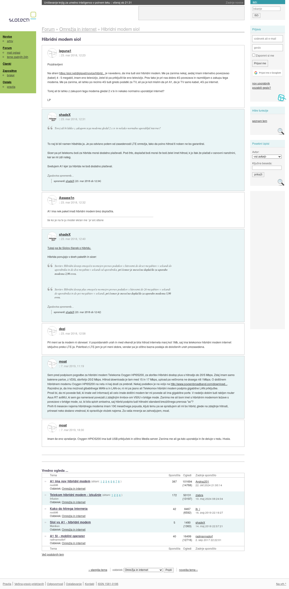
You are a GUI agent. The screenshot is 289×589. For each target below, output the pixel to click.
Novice (7, 36)
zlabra (199, 495)
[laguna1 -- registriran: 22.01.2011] (52, 53)
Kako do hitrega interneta (69, 508)
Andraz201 (202, 481)
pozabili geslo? (261, 87)
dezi (62, 329)
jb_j (198, 509)
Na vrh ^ (281, 584)
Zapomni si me (264, 55)
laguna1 (65, 51)
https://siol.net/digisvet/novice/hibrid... (82, 73)
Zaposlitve (10, 71)
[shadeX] (52, 117)
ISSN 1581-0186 (108, 584)
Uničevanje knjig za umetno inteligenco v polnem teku (88, 2)
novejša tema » (188, 570)
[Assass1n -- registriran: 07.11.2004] (52, 200)
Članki (7, 64)
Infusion (54, 498)
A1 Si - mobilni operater (67, 536)
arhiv (10, 41)
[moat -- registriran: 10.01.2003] (52, 363)
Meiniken (55, 526)
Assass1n (66, 198)
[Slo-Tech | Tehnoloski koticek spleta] (23, 18)
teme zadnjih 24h (17, 57)
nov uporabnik (261, 83)
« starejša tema (98, 570)
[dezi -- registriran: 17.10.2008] (52, 331)
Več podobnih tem (53, 554)
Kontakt (89, 584)
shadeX (65, 115)
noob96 (54, 485)
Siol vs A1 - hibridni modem (70, 522)
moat (63, 361)
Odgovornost (55, 584)
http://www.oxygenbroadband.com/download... (199, 384)
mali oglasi (13, 52)
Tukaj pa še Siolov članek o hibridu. (69, 248)
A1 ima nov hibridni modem (70, 481)
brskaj (10, 75)
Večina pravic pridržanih (29, 584)
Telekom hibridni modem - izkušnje (75, 495)
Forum (7, 48)
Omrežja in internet (73, 488)
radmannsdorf (57, 539)
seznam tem (259, 121)
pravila (11, 87)
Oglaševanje (74, 584)
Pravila (7, 584)
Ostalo (7, 82)
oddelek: (118, 570)
